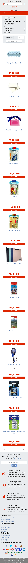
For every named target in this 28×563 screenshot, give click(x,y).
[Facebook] (7, 546)
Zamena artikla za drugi (6, 541)
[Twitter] (11, 546)
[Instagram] (20, 546)
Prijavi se (14, 465)
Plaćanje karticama (5, 527)
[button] (14, 10)
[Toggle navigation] (4, 13)
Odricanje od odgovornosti (7, 518)
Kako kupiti (3, 531)
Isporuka (3, 526)
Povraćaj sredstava (5, 537)
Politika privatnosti (5, 519)
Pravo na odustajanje (6, 535)
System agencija (20, 562)
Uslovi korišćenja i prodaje (7, 521)
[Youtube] (16, 546)
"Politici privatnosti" (18, 458)
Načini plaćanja (4, 529)
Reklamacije (4, 539)
